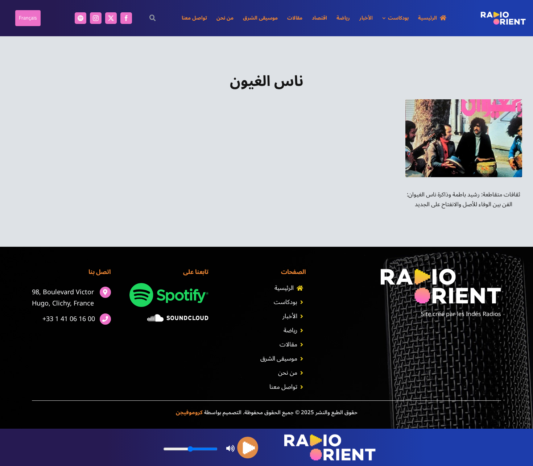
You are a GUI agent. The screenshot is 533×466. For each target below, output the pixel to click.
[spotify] (80, 18)
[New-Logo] (503, 14)
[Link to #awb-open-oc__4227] (152, 18)
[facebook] (126, 18)
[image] (177, 317)
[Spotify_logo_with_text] (168, 286)
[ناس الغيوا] (463, 102)
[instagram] (96, 18)
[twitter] (111, 18)
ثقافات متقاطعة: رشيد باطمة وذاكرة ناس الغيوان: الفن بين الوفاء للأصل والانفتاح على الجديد (463, 199)
